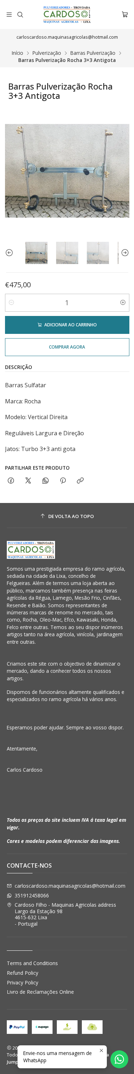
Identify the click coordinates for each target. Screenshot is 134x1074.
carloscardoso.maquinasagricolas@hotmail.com (70, 885)
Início (17, 53)
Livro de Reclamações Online (40, 991)
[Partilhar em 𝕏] (28, 481)
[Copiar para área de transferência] (80, 481)
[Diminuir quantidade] (11, 302)
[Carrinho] (125, 14)
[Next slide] (124, 253)
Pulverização (47, 53)
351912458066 (32, 895)
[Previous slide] (10, 253)
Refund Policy (22, 972)
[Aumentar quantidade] (123, 302)
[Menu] (9, 14)
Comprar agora (67, 347)
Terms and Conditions (32, 963)
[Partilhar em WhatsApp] (45, 481)
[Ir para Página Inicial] (67, 14)
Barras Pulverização (92, 53)
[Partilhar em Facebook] (11, 481)
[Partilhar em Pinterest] (63, 481)
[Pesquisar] (20, 14)
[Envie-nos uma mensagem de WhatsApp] (119, 1059)
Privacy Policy (22, 982)
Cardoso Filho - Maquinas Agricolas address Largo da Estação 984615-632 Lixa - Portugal (65, 914)
